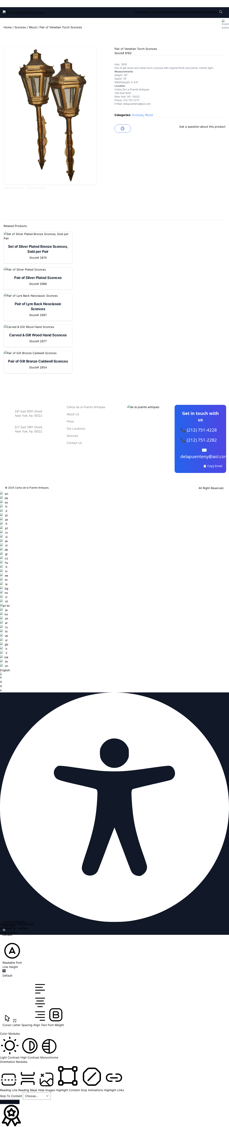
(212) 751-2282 (56, 3)
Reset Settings (10, 1102)
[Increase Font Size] (4, 930)
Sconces (20, 27)
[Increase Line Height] (4, 970)
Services (202, 12)
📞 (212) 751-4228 (198, 430)
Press (174, 12)
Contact (213, 12)
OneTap (22, 928)
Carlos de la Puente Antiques (86, 407)
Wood (33, 27)
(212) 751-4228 (27, 3)
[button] (12, 953)
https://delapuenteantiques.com (29, 443)
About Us (149, 12)
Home (139, 12)
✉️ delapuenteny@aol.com (204, 453)
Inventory (162, 12)
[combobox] (5, 592)
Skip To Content (11, 1096)
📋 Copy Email (212, 466)
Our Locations (187, 12)
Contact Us (74, 443)
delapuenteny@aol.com (29, 449)
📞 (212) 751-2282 (198, 440)
